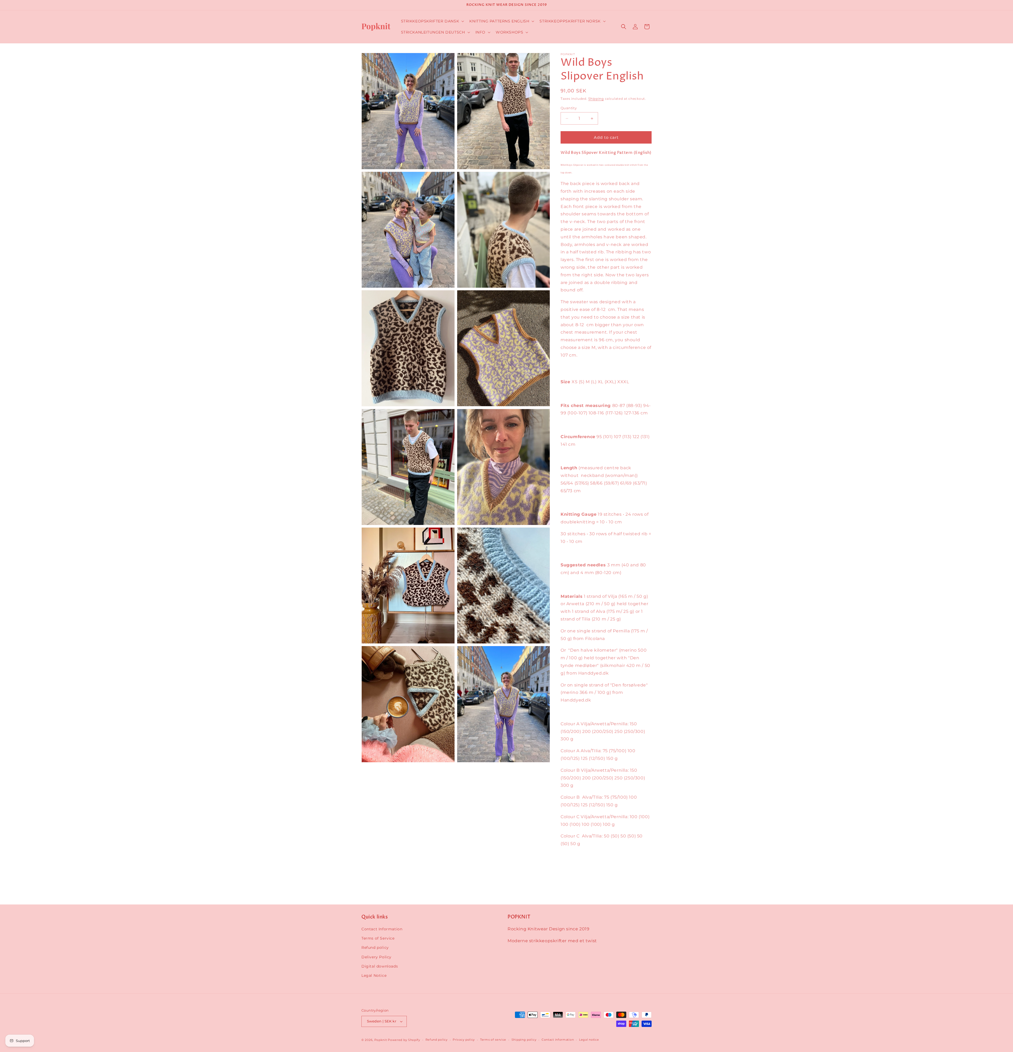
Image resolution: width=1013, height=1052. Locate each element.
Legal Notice (373, 975)
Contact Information (381, 929)
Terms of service (493, 1039)
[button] (432, 21)
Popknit (380, 1040)
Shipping (596, 99)
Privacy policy (464, 1039)
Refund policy (375, 947)
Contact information (558, 1039)
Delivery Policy (376, 957)
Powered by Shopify (404, 1040)
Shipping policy (524, 1039)
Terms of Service (378, 938)
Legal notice (589, 1039)
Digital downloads (379, 966)
